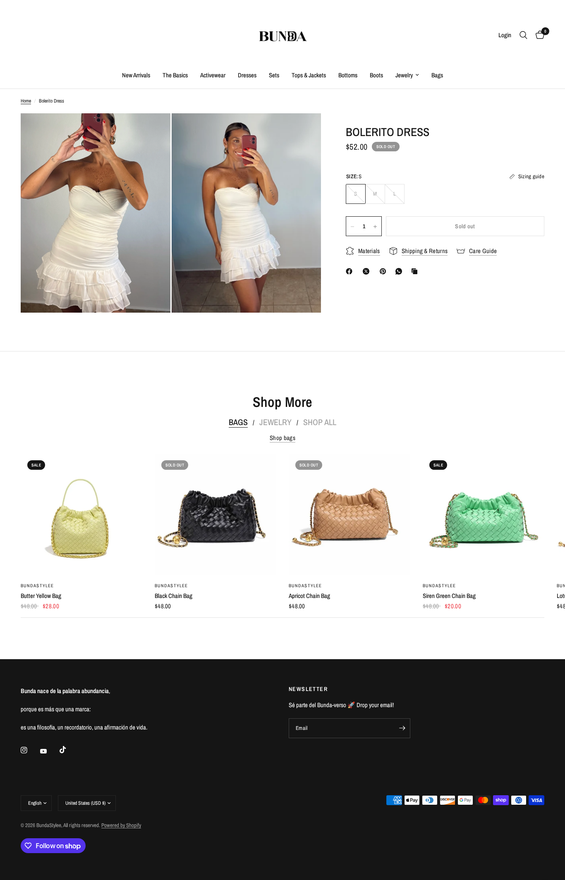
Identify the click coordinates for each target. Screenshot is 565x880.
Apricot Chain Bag (309, 595)
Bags (437, 75)
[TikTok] (69, 750)
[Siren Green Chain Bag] (483, 514)
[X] (368, 271)
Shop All (319, 422)
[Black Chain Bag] (215, 514)
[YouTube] (49, 751)
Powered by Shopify (121, 825)
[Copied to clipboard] (416, 271)
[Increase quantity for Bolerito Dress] (375, 226)
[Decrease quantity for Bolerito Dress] (352, 226)
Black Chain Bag (173, 595)
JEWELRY (275, 422)
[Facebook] (351, 271)
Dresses (247, 75)
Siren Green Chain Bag (449, 595)
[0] (537, 35)
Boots (376, 75)
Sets (274, 75)
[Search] (523, 35)
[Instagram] (30, 750)
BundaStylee (37, 585)
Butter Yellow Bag (41, 595)
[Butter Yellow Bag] (81, 514)
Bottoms (347, 75)
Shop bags (282, 437)
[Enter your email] (402, 728)
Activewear (212, 75)
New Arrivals (136, 75)
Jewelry (404, 75)
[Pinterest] (385, 271)
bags (238, 422)
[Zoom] (153, 131)
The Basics (175, 75)
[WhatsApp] (400, 271)
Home (26, 101)
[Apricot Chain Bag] (349, 514)
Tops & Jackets (309, 75)
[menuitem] (136, 75)
